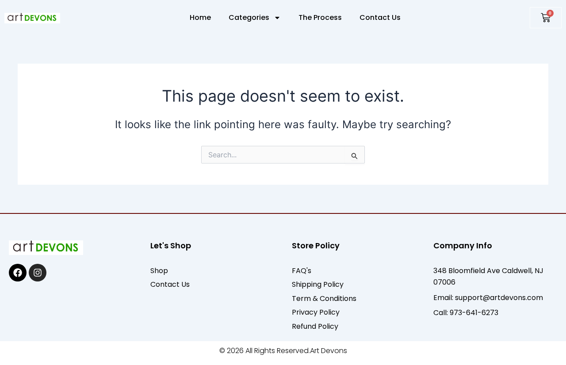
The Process (320, 17)
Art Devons (328, 351)
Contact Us (380, 17)
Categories (249, 17)
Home (200, 17)
